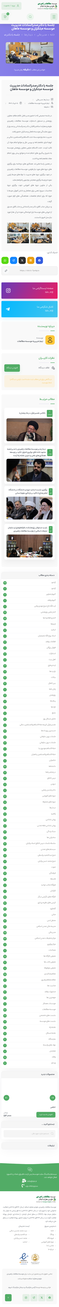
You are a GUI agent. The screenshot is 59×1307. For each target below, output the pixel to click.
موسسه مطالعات (49, 1009)
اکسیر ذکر (51, 1107)
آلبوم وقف (51, 600)
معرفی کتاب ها (50, 962)
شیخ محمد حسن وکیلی (47, 861)
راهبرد (53, 813)
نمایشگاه (52, 1039)
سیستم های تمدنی (48, 849)
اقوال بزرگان (51, 647)
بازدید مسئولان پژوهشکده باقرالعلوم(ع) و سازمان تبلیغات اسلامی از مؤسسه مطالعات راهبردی (27, 529)
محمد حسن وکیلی (20, 1238)
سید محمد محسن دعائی (18, 1230)
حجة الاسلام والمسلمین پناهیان (43, 754)
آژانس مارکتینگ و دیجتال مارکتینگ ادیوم (22, 1287)
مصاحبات (52, 950)
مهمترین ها (51, 997)
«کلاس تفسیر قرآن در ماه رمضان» (32, 413)
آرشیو (54, 582)
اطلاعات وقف (51, 641)
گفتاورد (53, 908)
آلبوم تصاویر (51, 594)
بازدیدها (52, 671)
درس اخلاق (51, 778)
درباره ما (51, 1249)
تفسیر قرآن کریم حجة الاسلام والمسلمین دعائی (38, 724)
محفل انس (51, 920)
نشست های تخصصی (47, 1015)
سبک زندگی (51, 831)
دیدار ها (28, 35)
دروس (53, 784)
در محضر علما (51, 772)
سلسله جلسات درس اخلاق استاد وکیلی (41, 843)
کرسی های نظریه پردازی (47, 902)
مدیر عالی (42, 35)
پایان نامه (52, 689)
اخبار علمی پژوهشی (48, 612)
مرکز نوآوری (51, 944)
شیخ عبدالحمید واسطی (47, 855)
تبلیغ (54, 713)
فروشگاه (50, 1238)
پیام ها (53, 701)
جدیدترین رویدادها (48, 730)
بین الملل (52, 683)
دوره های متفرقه (49, 802)
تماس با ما (50, 1245)
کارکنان (53, 891)
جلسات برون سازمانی (48, 736)
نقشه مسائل (51, 1033)
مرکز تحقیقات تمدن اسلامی (45, 938)
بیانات (53, 677)
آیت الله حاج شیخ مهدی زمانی (45, 606)
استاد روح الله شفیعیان (47, 636)
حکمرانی (52, 760)
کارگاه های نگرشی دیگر (47, 897)
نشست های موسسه (48, 1021)
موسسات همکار (49, 1003)
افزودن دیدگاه (12, 368)
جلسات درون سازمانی (48, 742)
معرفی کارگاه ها (50, 956)
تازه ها (53, 707)
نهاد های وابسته (49, 1045)
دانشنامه (52, 766)
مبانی (54, 914)
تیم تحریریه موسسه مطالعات (30, 341)
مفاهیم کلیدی (50, 974)
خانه (52, 35)
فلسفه (53, 879)
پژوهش (52, 695)
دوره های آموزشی (49, 796)
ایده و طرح (52, 665)
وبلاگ (52, 1234)
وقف (54, 1057)
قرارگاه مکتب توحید (48, 885)
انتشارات (52, 653)
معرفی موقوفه (50, 968)
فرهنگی (52, 873)
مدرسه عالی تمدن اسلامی (46, 926)
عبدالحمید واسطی (20, 1234)
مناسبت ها (51, 985)
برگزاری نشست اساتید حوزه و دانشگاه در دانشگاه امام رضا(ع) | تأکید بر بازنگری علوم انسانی (28, 491)
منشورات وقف (50, 991)
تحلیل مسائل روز (49, 719)
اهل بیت (52, 659)
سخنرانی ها (51, 837)
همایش (52, 1051)
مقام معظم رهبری (48, 980)
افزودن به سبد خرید (46, 1114)
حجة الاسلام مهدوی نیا (47, 748)
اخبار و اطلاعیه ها (49, 618)
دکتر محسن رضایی (49, 790)
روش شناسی (51, 819)
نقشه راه (52, 1027)
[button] (6, 1098)
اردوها (53, 624)
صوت (53, 867)
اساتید (53, 630)
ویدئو (53, 1063)
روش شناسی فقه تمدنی (46, 825)
